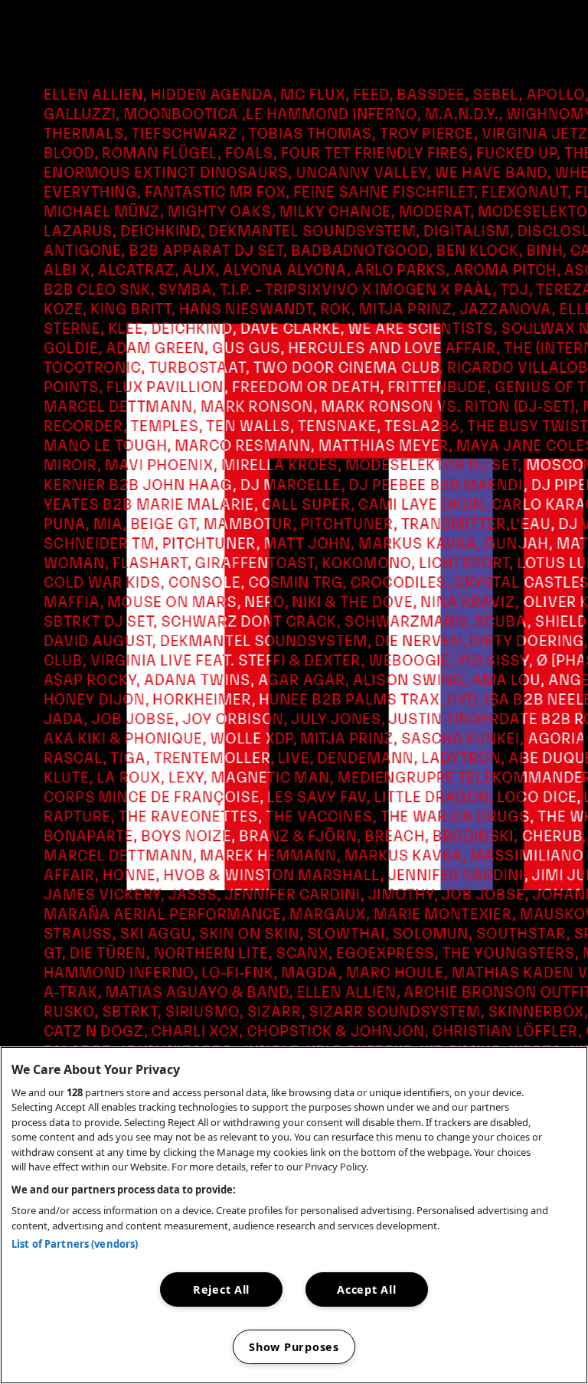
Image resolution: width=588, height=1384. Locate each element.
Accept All (366, 1289)
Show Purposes (293, 1347)
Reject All (221, 1289)
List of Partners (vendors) (74, 1244)
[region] (294, 1215)
